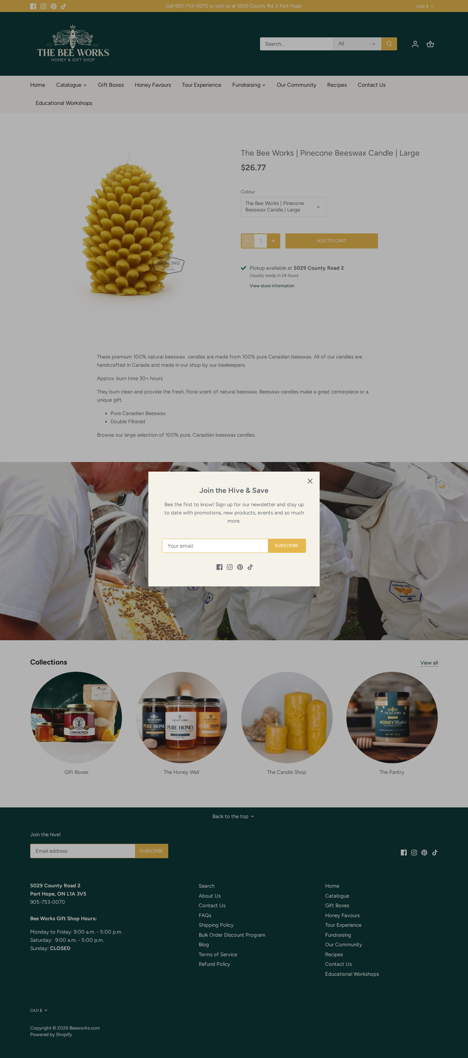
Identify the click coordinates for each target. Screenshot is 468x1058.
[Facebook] (219, 566)
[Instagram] (230, 566)
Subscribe (287, 545)
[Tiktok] (250, 566)
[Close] (310, 481)
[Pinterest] (240, 566)
